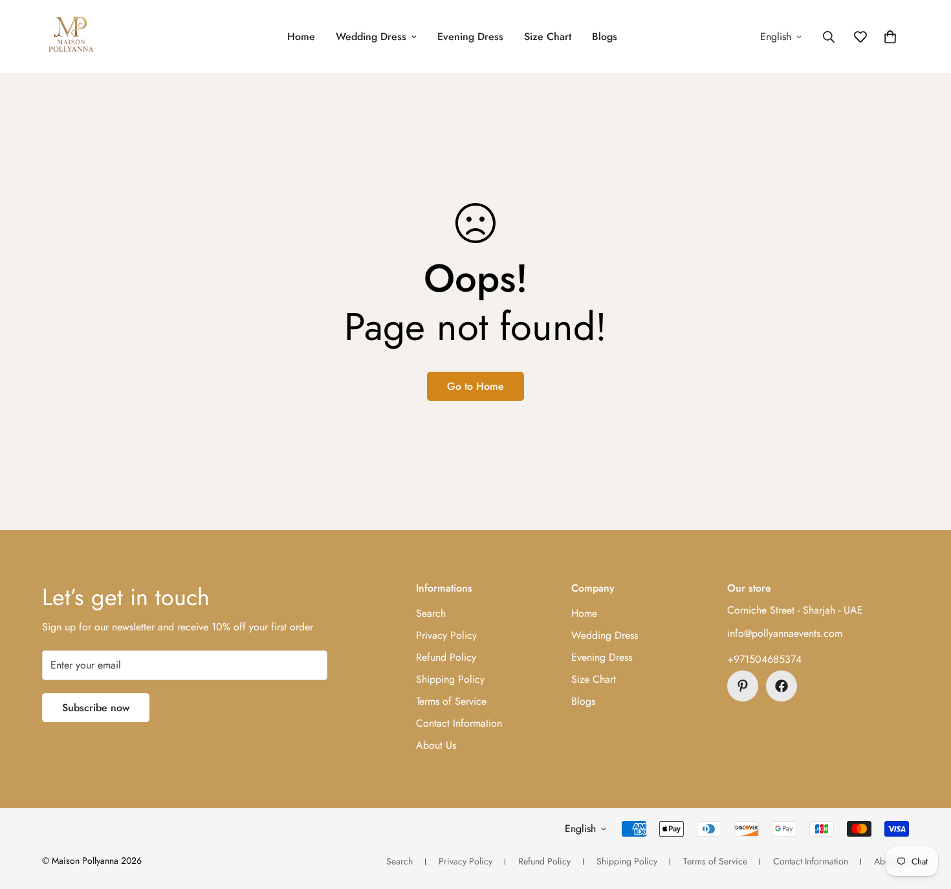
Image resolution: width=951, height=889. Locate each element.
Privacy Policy (446, 635)
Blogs (604, 36)
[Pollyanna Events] (71, 36)
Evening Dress (470, 36)
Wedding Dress (371, 36)
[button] (890, 37)
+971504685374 (764, 659)
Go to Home (475, 386)
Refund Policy (446, 657)
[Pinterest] (742, 686)
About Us (436, 745)
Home (301, 36)
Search (431, 613)
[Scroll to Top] (926, 818)
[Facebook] (781, 686)
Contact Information (459, 723)
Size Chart (547, 36)
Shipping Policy (450, 679)
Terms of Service (451, 701)
